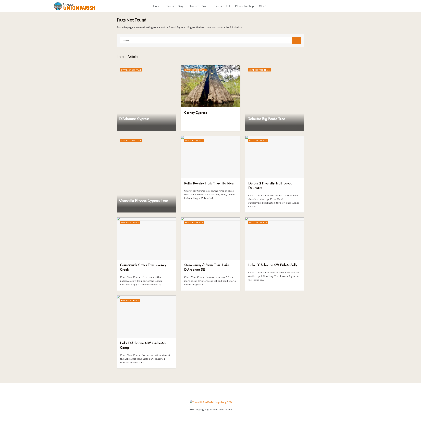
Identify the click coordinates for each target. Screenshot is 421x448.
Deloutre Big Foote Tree (266, 119)
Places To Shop (244, 6)
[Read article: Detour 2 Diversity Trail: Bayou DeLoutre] (274, 157)
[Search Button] (296, 40)
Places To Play (197, 6)
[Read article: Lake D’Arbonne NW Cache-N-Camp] (146, 316)
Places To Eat (222, 6)
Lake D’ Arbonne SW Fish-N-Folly (272, 265)
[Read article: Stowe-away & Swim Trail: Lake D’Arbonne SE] (210, 238)
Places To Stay (174, 6)
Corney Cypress (195, 113)
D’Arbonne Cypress (134, 119)
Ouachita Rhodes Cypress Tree (143, 201)
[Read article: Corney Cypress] (210, 86)
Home (156, 6)
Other (262, 6)
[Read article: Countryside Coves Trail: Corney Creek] (146, 238)
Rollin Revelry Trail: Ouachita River (209, 183)
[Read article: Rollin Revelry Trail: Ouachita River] (210, 157)
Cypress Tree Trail (131, 70)
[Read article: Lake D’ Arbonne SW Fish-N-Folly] (274, 238)
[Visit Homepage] (74, 6)
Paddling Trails (194, 141)
